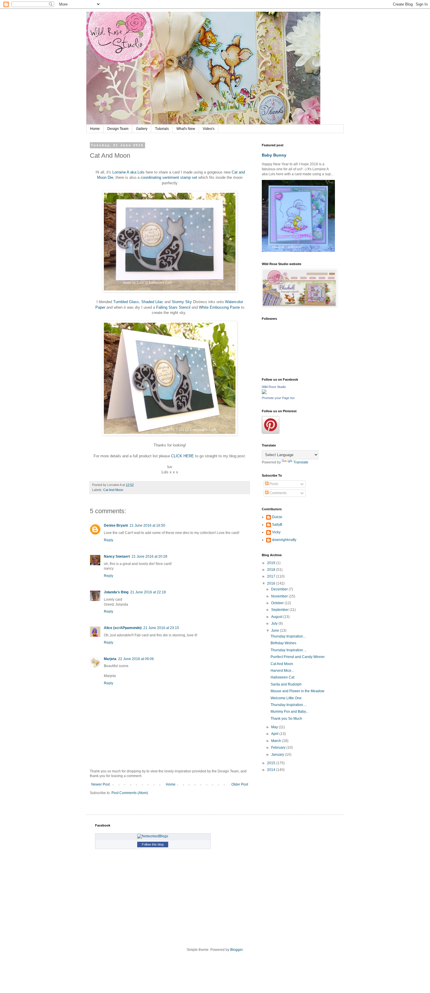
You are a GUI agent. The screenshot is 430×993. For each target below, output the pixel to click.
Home (95, 129)
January (278, 755)
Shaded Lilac (152, 302)
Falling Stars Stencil (173, 307)
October (278, 603)
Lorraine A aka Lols (128, 172)
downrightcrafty (284, 540)
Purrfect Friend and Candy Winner (298, 657)
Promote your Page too (278, 398)
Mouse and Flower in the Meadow (297, 691)
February (278, 747)
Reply (108, 540)
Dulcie (277, 517)
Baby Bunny (274, 155)
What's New (185, 129)
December (280, 589)
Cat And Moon (113, 490)
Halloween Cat (282, 677)
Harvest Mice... (282, 671)
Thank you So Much (286, 719)
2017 (271, 576)
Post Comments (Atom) (129, 793)
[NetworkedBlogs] (152, 836)
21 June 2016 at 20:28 (149, 556)
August (277, 617)
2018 (271, 570)
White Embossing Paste (220, 307)
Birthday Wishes (283, 643)
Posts (273, 484)
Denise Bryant (116, 525)
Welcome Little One (286, 698)
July (274, 623)
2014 (271, 770)
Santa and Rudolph (286, 684)
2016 (271, 583)
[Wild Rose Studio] (264, 393)
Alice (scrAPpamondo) (123, 628)
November (280, 596)
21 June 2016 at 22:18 (148, 592)
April (275, 734)
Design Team (117, 129)
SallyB (277, 525)
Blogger (236, 950)
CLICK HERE (182, 456)
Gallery (141, 129)
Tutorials (162, 129)
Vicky (276, 532)
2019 (271, 563)
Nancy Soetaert (117, 556)
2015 (271, 763)
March (276, 741)
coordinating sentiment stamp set (169, 177)
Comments (278, 493)
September (280, 610)
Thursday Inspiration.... (289, 650)
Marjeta (110, 659)
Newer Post (100, 784)
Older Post (239, 784)
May (275, 727)
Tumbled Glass (126, 302)
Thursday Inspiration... (288, 636)
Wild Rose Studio (274, 387)
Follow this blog (153, 844)
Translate (300, 462)
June (275, 630)
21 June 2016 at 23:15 (161, 628)
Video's (208, 129)
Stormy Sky (182, 302)
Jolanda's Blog (116, 592)
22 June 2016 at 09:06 (136, 659)
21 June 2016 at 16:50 (147, 525)
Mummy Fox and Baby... (289, 711)
